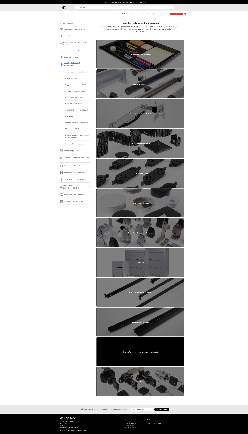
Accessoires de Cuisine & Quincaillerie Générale (72, 187)
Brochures (133, 14)
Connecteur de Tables (73, 97)
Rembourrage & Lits (71, 151)
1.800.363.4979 (127, 2)
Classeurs (69, 116)
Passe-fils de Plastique (73, 104)
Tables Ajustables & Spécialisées (76, 29)
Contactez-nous (129, 425)
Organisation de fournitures (75, 72)
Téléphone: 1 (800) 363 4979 (132, 427)
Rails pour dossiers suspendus (76, 123)
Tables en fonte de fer (72, 51)
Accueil (113, 14)
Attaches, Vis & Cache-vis (73, 201)
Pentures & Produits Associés (75, 172)
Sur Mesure (144, 14)
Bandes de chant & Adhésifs (74, 194)
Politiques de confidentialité (154, 423)
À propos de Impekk (130, 423)
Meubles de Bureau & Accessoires (72, 64)
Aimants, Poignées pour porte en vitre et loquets (77, 136)
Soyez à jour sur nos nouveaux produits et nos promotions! (106, 409)
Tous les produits (66, 23)
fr (185, 7)
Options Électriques (71, 57)
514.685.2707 (64, 427)
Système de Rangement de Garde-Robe (76, 158)
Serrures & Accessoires (74, 144)
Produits (122, 14)
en (182, 7)
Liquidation (176, 14)
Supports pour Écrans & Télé (76, 85)
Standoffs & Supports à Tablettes (77, 110)
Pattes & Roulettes (72, 78)
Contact (164, 14)
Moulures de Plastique (73, 129)
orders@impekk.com (139, 2)
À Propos (155, 14)
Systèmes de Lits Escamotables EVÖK (75, 43)
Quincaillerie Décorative (73, 166)
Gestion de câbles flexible (75, 91)
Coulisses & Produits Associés (75, 179)
